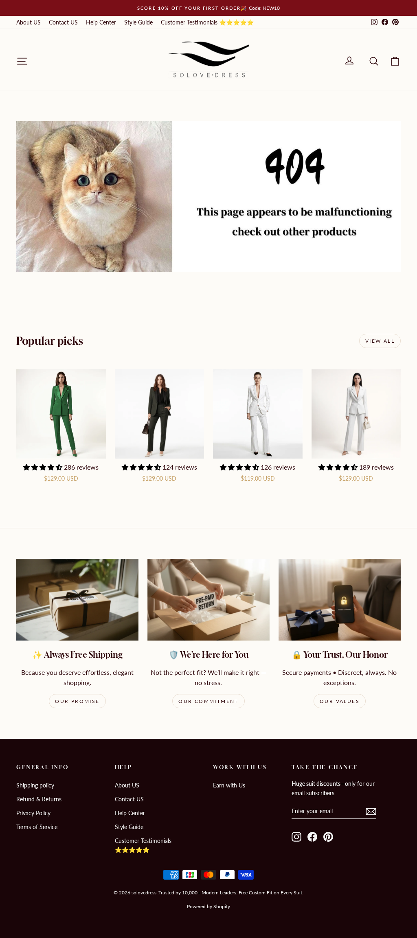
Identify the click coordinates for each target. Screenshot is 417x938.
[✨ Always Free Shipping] (77, 600)
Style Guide (138, 22)
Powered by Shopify (208, 906)
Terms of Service (36, 826)
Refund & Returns (38, 799)
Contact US (63, 22)
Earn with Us (229, 785)
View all (380, 341)
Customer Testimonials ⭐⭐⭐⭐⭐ (207, 22)
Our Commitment (208, 701)
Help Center (101, 22)
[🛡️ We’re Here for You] (208, 600)
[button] (43, 467)
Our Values (340, 701)
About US (28, 22)
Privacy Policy (33, 812)
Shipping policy (35, 785)
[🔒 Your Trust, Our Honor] (340, 600)
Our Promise (77, 701)
